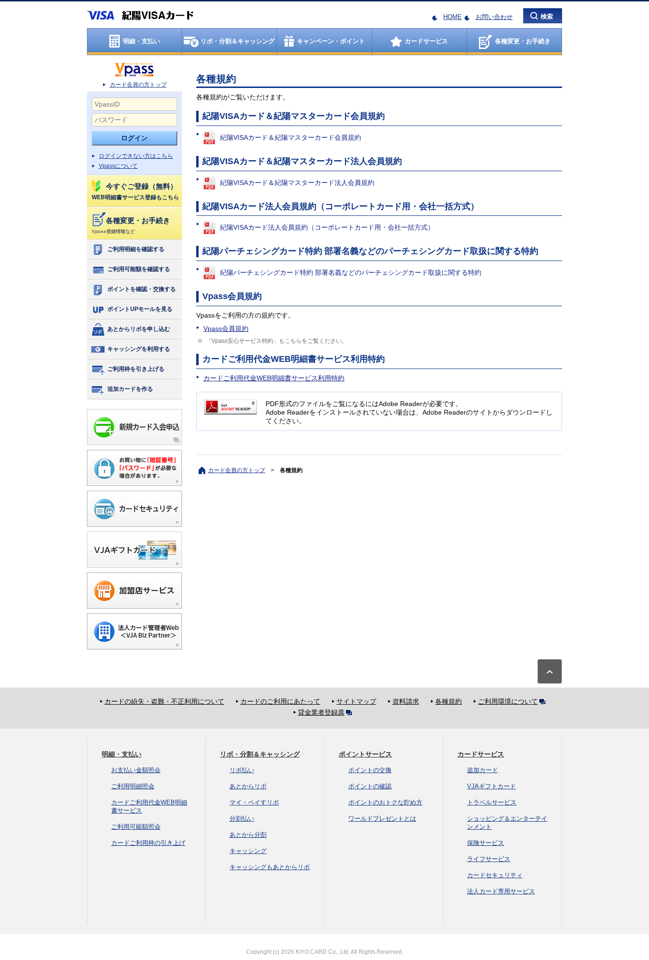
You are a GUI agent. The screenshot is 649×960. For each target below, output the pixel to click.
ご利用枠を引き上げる (135, 369)
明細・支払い (122, 754)
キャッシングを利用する (138, 349)
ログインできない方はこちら (136, 156)
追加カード (482, 770)
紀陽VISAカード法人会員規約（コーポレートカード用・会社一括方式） (327, 227)
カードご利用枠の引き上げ (148, 842)
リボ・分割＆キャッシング (260, 754)
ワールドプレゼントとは (382, 818)
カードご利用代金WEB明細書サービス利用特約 (273, 378)
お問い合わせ (494, 16)
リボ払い (241, 770)
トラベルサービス (491, 802)
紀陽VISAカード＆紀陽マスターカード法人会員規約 (297, 182)
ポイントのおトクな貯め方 (385, 802)
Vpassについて (118, 166)
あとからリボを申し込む (138, 329)
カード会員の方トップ (138, 84)
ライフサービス (488, 859)
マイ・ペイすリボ (254, 802)
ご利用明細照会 (132, 786)
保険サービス (485, 842)
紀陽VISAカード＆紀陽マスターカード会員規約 (290, 137)
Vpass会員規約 (225, 328)
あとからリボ (248, 786)
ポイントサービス (365, 754)
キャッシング (248, 850)
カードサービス (481, 754)
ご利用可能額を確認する (138, 269)
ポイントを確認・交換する (141, 289)
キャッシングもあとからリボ (269, 867)
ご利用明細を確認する (135, 249)
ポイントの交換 (369, 770)
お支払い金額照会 (136, 770)
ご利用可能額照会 (136, 826)
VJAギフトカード (491, 786)
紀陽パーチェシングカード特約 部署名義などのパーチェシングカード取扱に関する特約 (350, 272)
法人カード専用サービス (501, 891)
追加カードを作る (130, 389)
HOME (452, 16)
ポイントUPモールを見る (139, 309)
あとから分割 (248, 834)
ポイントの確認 (369, 786)
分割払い (241, 818)
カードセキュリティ (495, 875)
